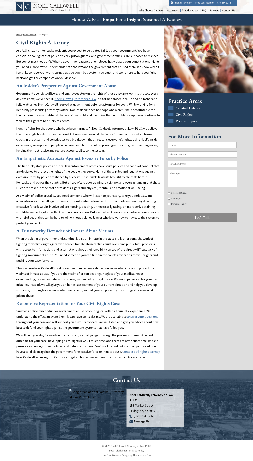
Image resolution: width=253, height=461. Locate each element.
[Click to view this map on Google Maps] (97, 408)
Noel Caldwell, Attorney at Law (75, 99)
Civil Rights (184, 114)
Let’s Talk (202, 217)
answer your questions (142, 317)
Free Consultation (204, 2)
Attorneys (173, 10)
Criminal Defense (188, 108)
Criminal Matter (179, 193)
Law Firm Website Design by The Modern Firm (126, 455)
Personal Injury (186, 121)
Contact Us (228, 10)
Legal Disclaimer (118, 450)
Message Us (141, 421)
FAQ (204, 10)
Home (172, 2)
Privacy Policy (136, 450)
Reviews (214, 10)
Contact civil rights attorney (141, 352)
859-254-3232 (224, 2)
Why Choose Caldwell (151, 10)
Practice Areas (190, 10)
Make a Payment (183, 2)
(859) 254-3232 (143, 416)
